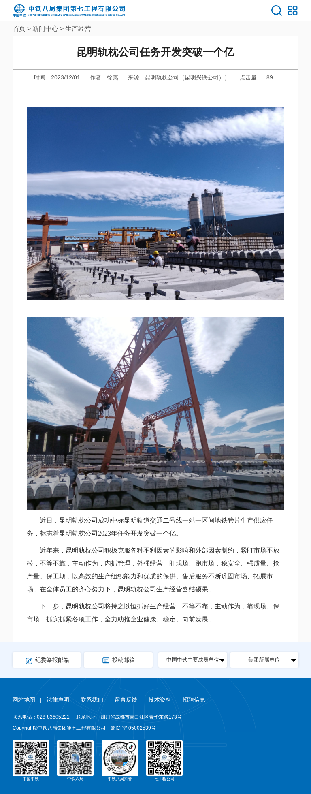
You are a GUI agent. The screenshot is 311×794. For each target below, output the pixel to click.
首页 (19, 28)
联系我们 (92, 699)
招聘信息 (194, 699)
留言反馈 (126, 699)
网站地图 (24, 699)
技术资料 (160, 699)
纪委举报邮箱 (52, 660)
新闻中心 (45, 28)
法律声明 (58, 699)
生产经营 (78, 28)
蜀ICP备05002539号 (133, 728)
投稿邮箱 (123, 660)
